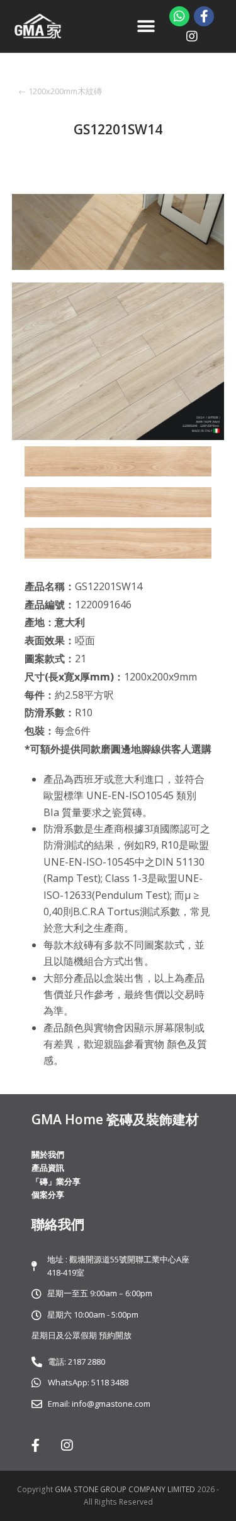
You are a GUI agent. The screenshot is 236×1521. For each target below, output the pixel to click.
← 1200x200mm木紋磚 (60, 91)
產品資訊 (47, 1167)
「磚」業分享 (56, 1181)
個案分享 (47, 1194)
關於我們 (47, 1154)
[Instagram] (192, 36)
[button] (146, 27)
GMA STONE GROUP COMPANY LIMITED (126, 1489)
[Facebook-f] (204, 16)
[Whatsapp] (179, 16)
